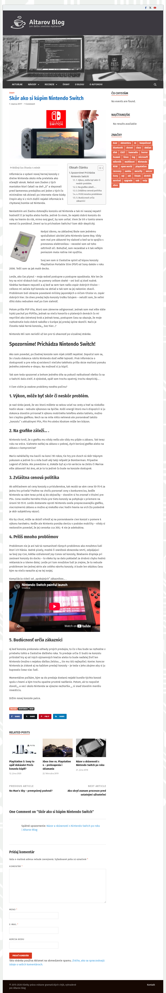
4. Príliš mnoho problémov (89, 194)
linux (126, 157)
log (133, 157)
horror (144, 152)
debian (147, 148)
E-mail (13, 924)
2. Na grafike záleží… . (86, 187)
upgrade (128, 180)
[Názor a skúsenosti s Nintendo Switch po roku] (91, 749)
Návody (32, 84)
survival (117, 180)
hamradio (133, 152)
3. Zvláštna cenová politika (89, 190)
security (138, 171)
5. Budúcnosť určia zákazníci (85, 199)
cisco (138, 148)
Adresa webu (16, 939)
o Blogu (79, 84)
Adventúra (126, 143)
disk (115, 152)
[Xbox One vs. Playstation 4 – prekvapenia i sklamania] (58, 749)
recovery (117, 171)
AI (135, 143)
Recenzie (49, 84)
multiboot (130, 162)
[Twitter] (150, 8)
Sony (115, 176)
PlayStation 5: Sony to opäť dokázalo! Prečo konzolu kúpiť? (21, 765)
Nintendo (23, 709)
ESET (122, 152)
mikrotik (117, 162)
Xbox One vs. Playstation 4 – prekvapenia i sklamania (57, 765)
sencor (149, 171)
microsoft (143, 157)
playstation (141, 166)
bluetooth (118, 148)
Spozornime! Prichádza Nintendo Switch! (83, 174)
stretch (147, 176)
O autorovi (96, 84)
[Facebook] (146, 8)
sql (122, 176)
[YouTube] (155, 8)
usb (137, 180)
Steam (137, 176)
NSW (32, 709)
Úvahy (66, 84)
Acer (115, 143)
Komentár (16, 866)
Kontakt (151, 984)
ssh (129, 176)
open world (126, 166)
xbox (115, 185)
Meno (13, 909)
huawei (116, 157)
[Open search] (155, 85)
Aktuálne (17, 84)
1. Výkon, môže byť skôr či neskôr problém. (88, 182)
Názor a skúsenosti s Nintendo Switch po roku (90, 763)
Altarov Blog (47, 22)
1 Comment (29, 104)
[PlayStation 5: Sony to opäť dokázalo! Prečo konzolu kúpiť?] (24, 749)
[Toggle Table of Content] (99, 168)
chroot (129, 148)
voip (145, 180)
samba (128, 171)
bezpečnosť (145, 143)
